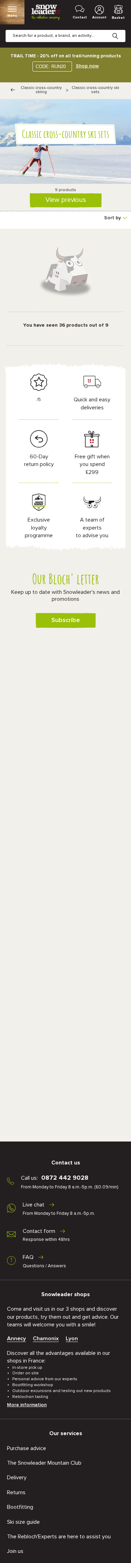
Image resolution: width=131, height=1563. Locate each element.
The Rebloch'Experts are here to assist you (59, 1536)
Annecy (16, 1338)
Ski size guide (23, 1522)
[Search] (120, 30)
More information (27, 1404)
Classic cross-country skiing (41, 90)
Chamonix (46, 1338)
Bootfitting (20, 1507)
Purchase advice (26, 1448)
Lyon (72, 1338)
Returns (16, 1492)
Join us (15, 1551)
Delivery (17, 1477)
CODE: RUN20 (51, 66)
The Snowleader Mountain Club (44, 1463)
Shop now (87, 66)
